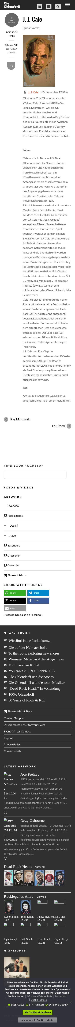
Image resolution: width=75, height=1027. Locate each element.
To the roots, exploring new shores (34, 653)
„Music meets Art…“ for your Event (24, 724)
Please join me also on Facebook (23, 614)
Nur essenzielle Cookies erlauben (37, 1020)
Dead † (12, 525)
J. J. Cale (32, 18)
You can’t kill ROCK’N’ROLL (32, 671)
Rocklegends (15, 515)
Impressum (61, 996)
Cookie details (12, 751)
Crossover (13, 555)
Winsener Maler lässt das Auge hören (36, 659)
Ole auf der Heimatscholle (28, 647)
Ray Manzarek (20, 419)
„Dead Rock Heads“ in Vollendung (35, 688)
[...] (5, 812)
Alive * (12, 535)
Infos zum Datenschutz (39, 996)
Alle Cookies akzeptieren (37, 1012)
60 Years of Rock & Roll (27, 700)
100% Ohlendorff (21, 694)
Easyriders (13, 545)
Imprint (8, 738)
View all (40, 866)
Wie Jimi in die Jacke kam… (30, 640)
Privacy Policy (12, 744)
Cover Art (13, 565)
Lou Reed (58, 426)
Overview (13, 505)
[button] (15, 593)
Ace (29, 774)
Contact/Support (14, 718)
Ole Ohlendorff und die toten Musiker (37, 682)
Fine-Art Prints (16, 575)
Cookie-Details (39, 999)
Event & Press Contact (17, 731)
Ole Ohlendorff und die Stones (31, 677)
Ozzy (32, 820)
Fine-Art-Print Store (19, 711)
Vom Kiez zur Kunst (24, 665)
